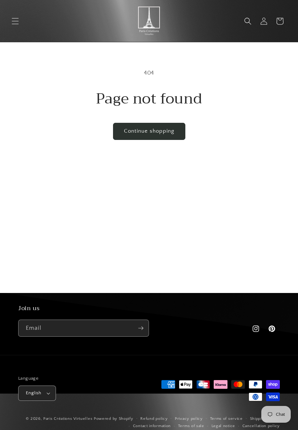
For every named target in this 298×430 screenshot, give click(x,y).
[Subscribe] (141, 328)
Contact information (152, 426)
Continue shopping (149, 131)
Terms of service (226, 419)
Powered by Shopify (113, 419)
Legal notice (223, 426)
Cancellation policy (261, 426)
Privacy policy (189, 419)
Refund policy (154, 419)
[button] (15, 21)
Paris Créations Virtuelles (67, 419)
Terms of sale (191, 426)
